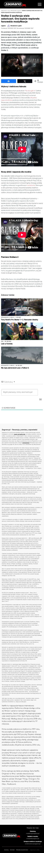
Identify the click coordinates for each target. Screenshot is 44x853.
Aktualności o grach (16, 10)
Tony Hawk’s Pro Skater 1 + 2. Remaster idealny (19, 320)
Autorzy (6, 849)
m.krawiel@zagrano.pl (32, 838)
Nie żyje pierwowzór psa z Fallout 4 (15, 368)
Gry (9, 10)
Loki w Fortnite (6, 344)
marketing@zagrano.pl (32, 833)
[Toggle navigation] (39, 4)
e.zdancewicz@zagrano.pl (32, 843)
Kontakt (12, 849)
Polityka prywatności (22, 849)
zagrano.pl (4, 10)
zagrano (3, 25)
